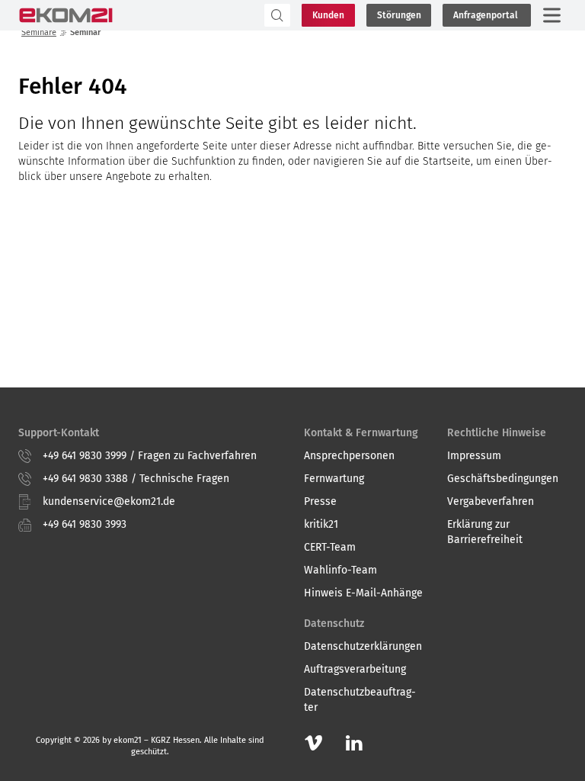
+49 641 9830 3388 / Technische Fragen (136, 478)
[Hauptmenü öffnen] (551, 15)
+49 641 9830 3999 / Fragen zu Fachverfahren (150, 455)
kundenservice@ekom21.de (109, 501)
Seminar (85, 32)
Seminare (38, 32)
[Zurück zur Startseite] (65, 15)
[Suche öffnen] (201, 15)
